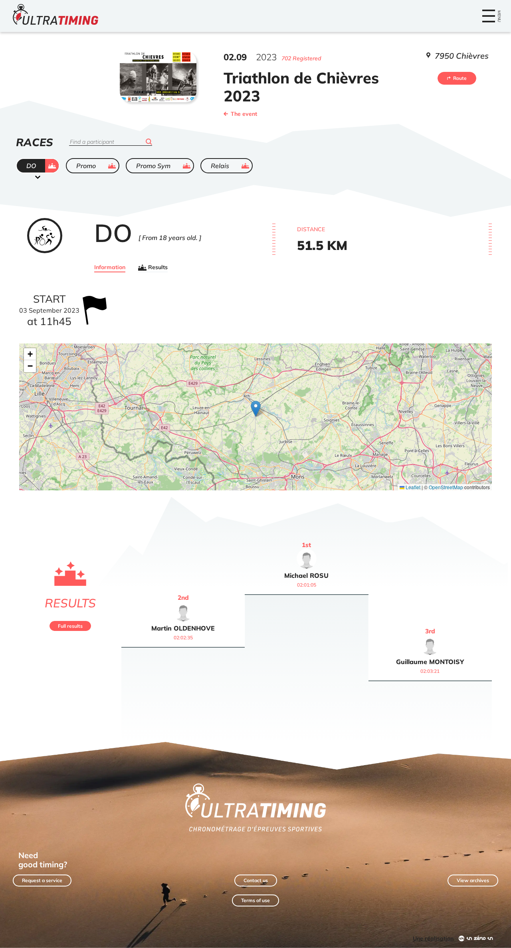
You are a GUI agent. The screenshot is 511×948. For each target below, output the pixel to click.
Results (158, 267)
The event (244, 114)
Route (460, 78)
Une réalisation (433, 938)
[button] (256, 409)
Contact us (256, 880)
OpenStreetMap (446, 487)
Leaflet (412, 487)
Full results (70, 626)
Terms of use (255, 900)
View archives (473, 880)
